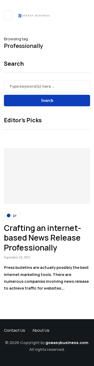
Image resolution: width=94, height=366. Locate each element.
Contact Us (14, 330)
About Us (40, 330)
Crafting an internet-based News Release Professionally (42, 238)
